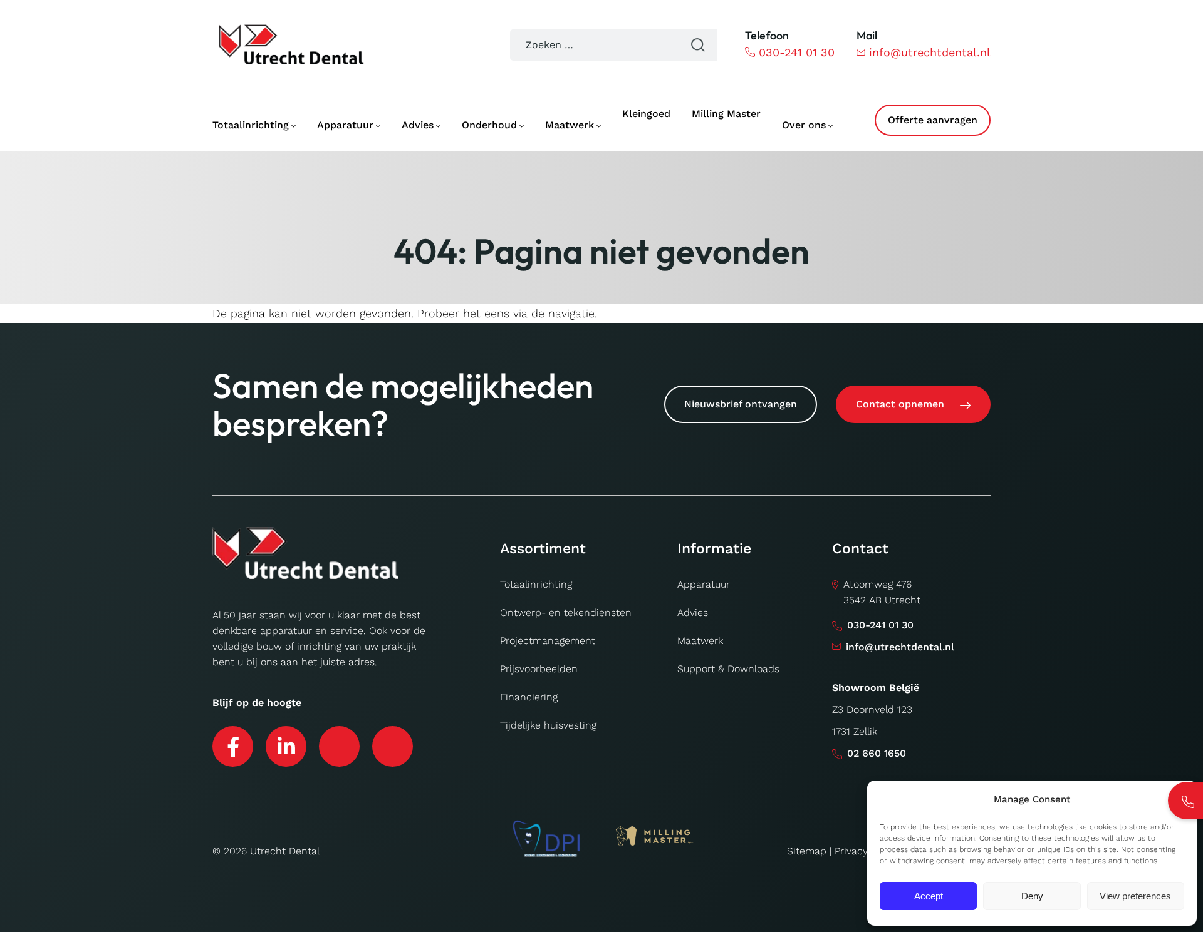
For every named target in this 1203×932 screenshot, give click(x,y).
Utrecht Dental (285, 851)
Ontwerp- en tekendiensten (566, 612)
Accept (928, 896)
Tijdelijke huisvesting (548, 725)
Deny (1032, 896)
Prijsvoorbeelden (539, 669)
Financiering (529, 697)
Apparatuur (703, 584)
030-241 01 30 (797, 52)
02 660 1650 (876, 753)
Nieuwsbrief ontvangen (740, 404)
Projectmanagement (547, 641)
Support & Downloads (728, 669)
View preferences (1135, 896)
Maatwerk (700, 641)
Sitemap (806, 851)
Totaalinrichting (536, 584)
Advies (692, 612)
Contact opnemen (900, 404)
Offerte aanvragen (932, 120)
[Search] (698, 45)
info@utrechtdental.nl (930, 52)
